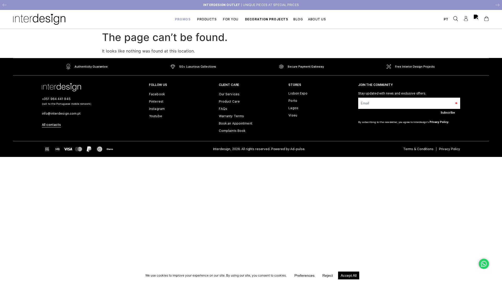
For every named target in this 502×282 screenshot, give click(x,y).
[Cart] (486, 18)
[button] (5, 5)
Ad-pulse (297, 149)
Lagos (293, 108)
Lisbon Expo (297, 93)
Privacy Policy (439, 122)
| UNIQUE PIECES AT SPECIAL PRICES (251, 5)
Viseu (292, 115)
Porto (292, 101)
